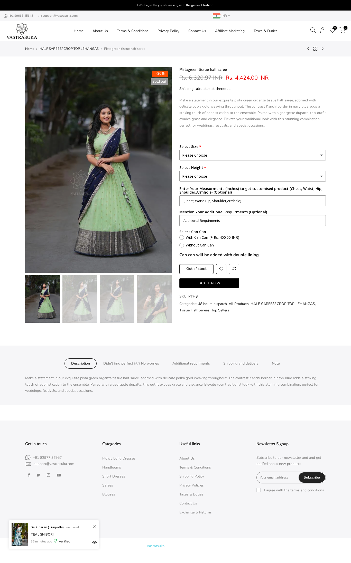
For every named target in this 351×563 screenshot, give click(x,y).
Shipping (186, 88)
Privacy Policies (191, 485)
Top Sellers (220, 310)
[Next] (162, 169)
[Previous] (34, 169)
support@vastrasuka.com (60, 16)
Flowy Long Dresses (118, 458)
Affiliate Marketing (230, 30)
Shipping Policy (191, 476)
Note (276, 363)
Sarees (107, 485)
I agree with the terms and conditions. (294, 490)
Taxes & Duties (266, 30)
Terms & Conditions (133, 30)
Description (80, 363)
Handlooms (111, 467)
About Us (100, 30)
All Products (239, 303)
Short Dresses (113, 476)
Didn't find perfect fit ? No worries (131, 363)
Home (79, 30)
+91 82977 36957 (47, 457)
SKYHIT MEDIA (221, 545)
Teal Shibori (42, 534)
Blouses (108, 494)
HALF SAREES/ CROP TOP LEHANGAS (69, 48)
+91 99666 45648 (21, 16)
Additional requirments (191, 363)
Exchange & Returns (195, 512)
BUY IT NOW (209, 283)
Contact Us (197, 30)
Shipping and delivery (240, 363)
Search (178, 555)
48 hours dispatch (212, 303)
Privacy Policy (168, 30)
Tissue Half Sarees (194, 310)
